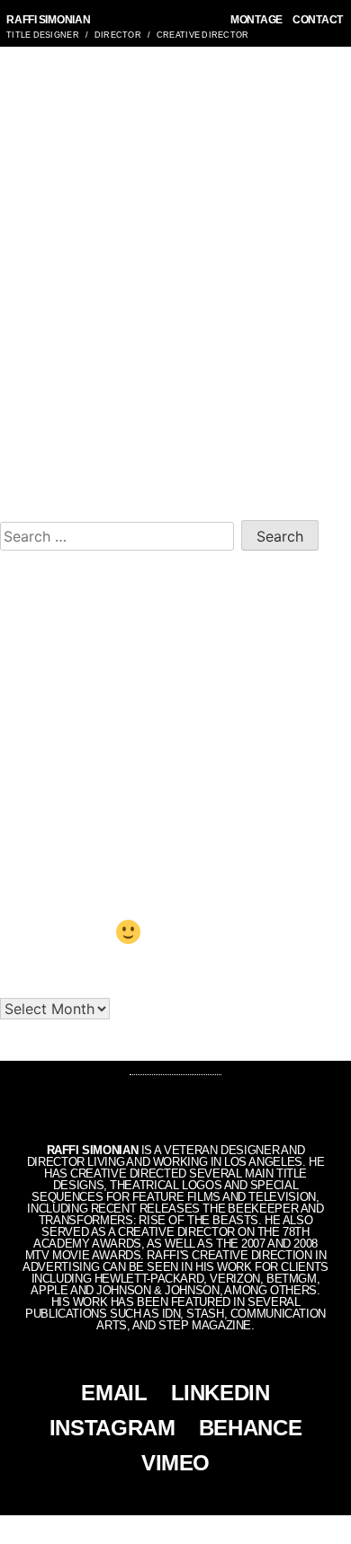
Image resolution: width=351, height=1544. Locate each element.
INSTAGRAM (113, 1428)
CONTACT (317, 19)
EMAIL (114, 1393)
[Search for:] (120, 533)
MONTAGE (256, 19)
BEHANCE (250, 1428)
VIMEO (175, 1463)
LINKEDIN (220, 1393)
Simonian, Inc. (145, 1529)
